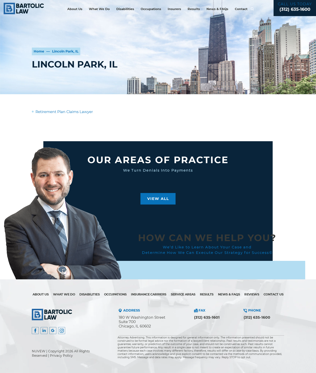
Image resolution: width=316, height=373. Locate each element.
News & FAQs (217, 9)
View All (158, 198)
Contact (241, 9)
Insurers (174, 9)
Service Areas (183, 294)
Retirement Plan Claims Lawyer (64, 112)
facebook (35, 330)
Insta (44, 330)
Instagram (61, 330)
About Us (74, 9)
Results (194, 9)
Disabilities (125, 9)
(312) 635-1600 (294, 9)
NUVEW (38, 351)
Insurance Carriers (148, 294)
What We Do (99, 9)
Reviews (251, 294)
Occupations (151, 9)
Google (52, 330)
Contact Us (273, 294)
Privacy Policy (61, 356)
